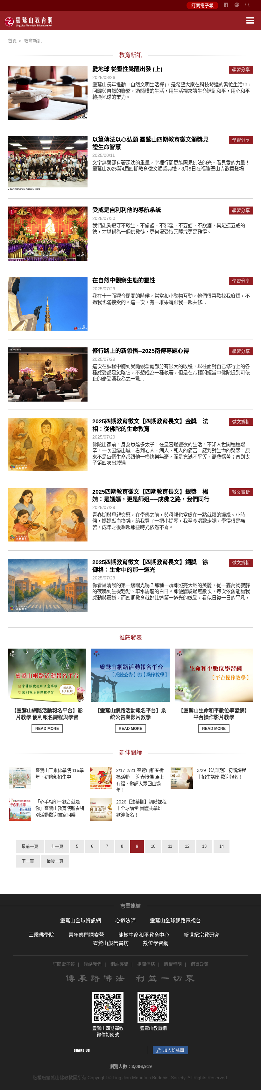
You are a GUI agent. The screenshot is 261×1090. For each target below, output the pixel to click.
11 (170, 846)
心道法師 (125, 920)
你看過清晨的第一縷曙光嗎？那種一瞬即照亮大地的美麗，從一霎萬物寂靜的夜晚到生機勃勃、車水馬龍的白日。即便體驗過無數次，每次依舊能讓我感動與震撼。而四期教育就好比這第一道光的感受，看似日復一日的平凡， (171, 591)
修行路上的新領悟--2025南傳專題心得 (140, 351)
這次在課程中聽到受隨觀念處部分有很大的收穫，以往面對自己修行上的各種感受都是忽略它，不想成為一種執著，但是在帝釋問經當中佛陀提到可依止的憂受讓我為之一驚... (171, 373)
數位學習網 (155, 943)
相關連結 (146, 964)
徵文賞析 (241, 421)
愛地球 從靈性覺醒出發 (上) (127, 69)
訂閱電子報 (202, 5)
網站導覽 (119, 964)
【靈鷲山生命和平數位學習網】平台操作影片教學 (214, 719)
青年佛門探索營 (86, 935)
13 (204, 846)
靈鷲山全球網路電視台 (175, 920)
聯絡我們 (93, 964)
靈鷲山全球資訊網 (80, 920)
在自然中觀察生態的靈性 (123, 280)
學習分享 (241, 69)
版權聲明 (173, 964)
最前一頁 (30, 846)
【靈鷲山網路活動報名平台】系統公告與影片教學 (130, 719)
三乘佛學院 (41, 935)
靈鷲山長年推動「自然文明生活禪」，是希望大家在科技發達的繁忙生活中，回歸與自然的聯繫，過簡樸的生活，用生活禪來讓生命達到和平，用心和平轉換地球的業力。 (172, 91)
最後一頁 (55, 861)
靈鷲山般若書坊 (111, 943)
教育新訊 (33, 40)
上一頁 (57, 846)
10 (153, 846)
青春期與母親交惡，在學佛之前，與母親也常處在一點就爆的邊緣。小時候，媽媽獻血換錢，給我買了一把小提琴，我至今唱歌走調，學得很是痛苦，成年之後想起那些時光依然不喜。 (168, 521)
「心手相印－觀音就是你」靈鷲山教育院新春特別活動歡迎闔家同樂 (59, 808)
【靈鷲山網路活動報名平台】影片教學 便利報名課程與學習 (47, 719)
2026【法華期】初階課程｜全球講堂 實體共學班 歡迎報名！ (141, 808)
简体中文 (240, 7)
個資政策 (199, 964)
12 (187, 846)
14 (221, 846)
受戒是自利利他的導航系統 (126, 210)
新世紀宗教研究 (201, 935)
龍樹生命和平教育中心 (143, 935)
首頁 (12, 40)
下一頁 (28, 861)
